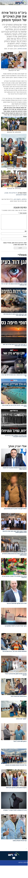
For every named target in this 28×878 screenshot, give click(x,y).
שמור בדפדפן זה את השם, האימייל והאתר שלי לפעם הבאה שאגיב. (15, 243)
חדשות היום (17, 199)
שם (26, 231)
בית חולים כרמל (13, 193)
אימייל (25, 236)
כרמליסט (24, 199)
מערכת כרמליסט (22, 48)
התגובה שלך (22, 213)
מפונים (6, 193)
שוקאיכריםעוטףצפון (21, 195)
